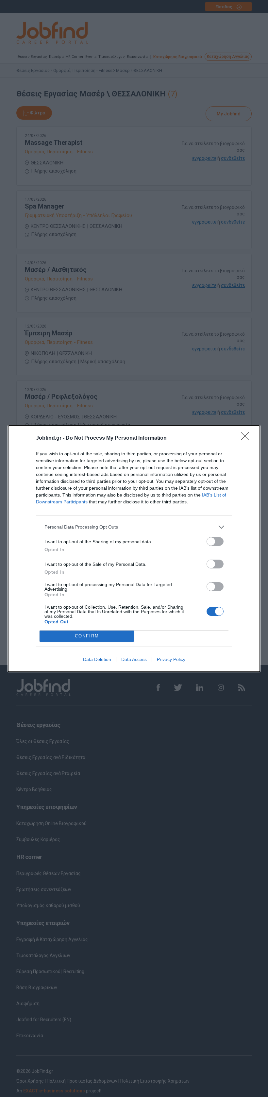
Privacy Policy (171, 659)
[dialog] (134, 549)
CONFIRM (87, 635)
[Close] (247, 438)
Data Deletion (97, 659)
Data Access (134, 659)
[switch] (215, 541)
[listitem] (134, 527)
